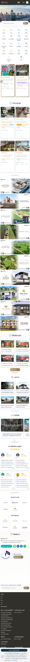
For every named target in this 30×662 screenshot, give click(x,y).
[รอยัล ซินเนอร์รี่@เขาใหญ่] (15, 521)
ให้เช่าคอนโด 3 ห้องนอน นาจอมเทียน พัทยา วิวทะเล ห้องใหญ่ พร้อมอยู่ (22, 155)
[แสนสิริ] (5, 502)
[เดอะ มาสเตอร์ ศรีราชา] (15, 509)
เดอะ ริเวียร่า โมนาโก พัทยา (6, 623)
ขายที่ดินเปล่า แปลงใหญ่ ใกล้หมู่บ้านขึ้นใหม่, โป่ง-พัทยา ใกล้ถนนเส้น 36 (22, 80)
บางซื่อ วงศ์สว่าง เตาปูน (19, 610)
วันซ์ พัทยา (3, 632)
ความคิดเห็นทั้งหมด (14, 492)
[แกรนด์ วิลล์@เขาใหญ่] (24, 521)
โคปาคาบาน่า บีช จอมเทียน (6, 612)
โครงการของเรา (4, 606)
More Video (14, 369)
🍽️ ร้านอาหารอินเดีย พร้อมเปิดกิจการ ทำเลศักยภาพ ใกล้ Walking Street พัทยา (6, 155)
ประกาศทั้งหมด (14, 175)
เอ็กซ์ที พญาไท (4, 644)
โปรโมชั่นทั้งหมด (14, 442)
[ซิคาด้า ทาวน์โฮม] (24, 527)
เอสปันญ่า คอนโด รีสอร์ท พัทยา (7, 619)
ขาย (1, 596)
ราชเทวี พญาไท (4, 641)
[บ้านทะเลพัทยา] (15, 527)
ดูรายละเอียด (18, 557)
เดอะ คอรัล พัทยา (4, 621)
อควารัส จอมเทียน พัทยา (5, 625)
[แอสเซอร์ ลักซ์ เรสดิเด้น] (5, 521)
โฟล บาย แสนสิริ (17, 639)
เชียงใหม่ (3, 636)
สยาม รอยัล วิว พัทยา (5, 634)
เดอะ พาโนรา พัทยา (5, 616)
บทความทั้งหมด (14, 410)
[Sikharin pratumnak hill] (5, 527)
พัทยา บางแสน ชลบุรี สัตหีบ (7, 610)
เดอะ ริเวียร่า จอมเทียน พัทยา (6, 617)
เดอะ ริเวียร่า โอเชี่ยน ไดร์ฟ (6, 614)
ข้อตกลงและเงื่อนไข (19, 647)
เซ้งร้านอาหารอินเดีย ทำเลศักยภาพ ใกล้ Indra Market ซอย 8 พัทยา (22, 122)
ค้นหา (25, 23)
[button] (28, 13)
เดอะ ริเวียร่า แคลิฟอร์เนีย (6, 630)
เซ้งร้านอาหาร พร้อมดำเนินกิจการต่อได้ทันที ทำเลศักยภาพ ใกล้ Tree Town (7, 122)
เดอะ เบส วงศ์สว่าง (18, 612)
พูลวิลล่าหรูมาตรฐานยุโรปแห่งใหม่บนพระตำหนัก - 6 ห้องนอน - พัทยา (7, 80)
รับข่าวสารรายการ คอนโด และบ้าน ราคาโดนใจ (11, 585)
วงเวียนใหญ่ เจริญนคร (19, 636)
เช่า (1, 598)
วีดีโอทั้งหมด (14, 372)
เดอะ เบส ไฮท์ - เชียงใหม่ (6, 639)
